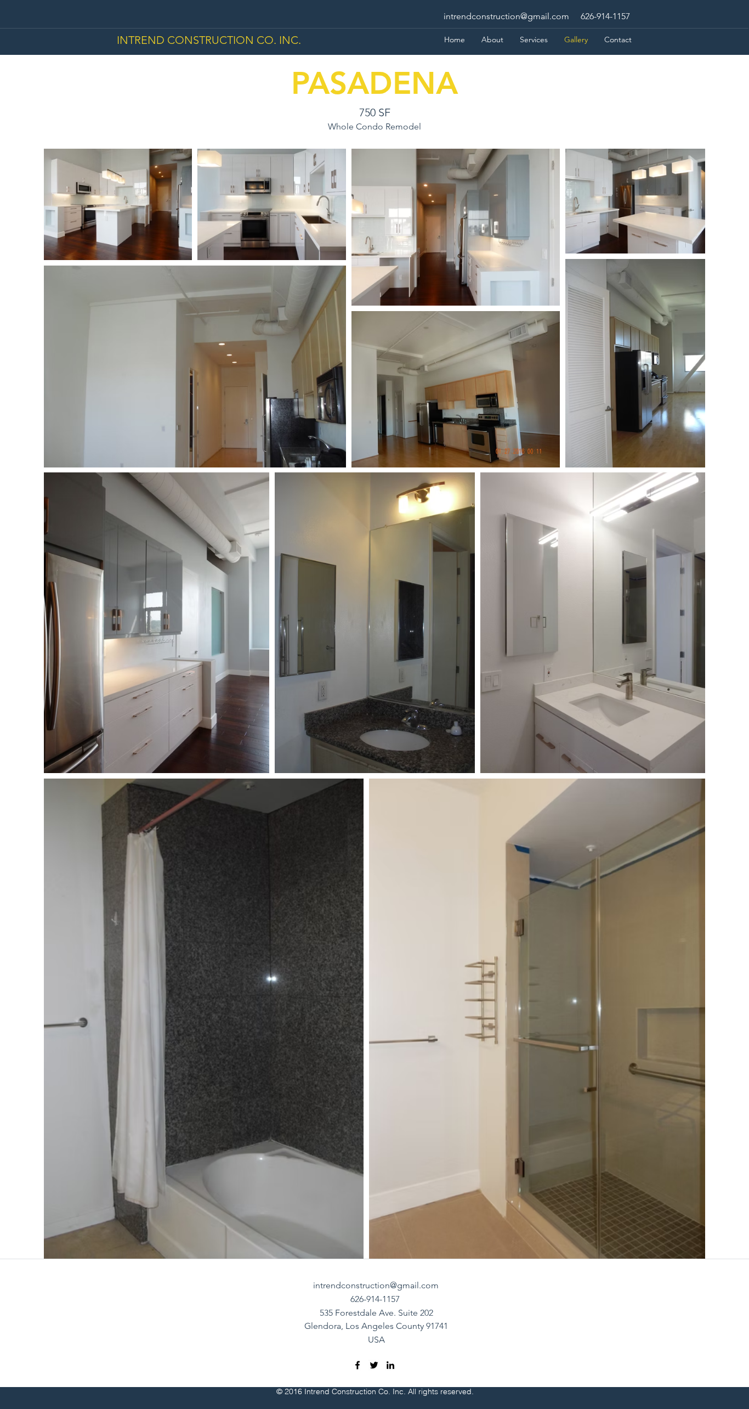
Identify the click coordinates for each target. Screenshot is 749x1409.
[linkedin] (390, 1365)
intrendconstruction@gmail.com (506, 16)
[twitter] (373, 1365)
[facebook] (357, 1365)
